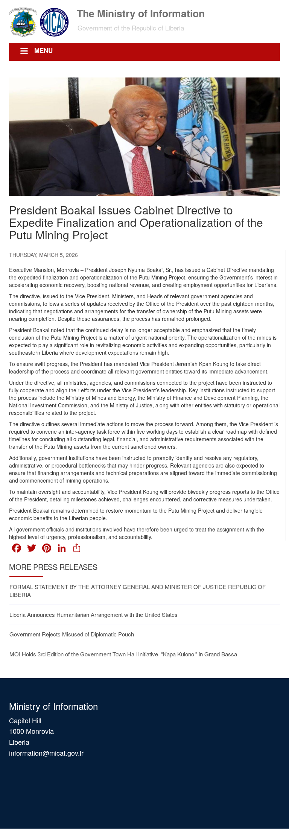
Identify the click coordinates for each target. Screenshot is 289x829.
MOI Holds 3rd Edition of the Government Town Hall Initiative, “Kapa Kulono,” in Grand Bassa (123, 654)
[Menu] (23, 51)
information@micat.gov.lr (46, 753)
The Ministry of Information (141, 12)
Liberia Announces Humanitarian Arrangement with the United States (93, 614)
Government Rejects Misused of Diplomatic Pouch (71, 634)
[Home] (42, 21)
